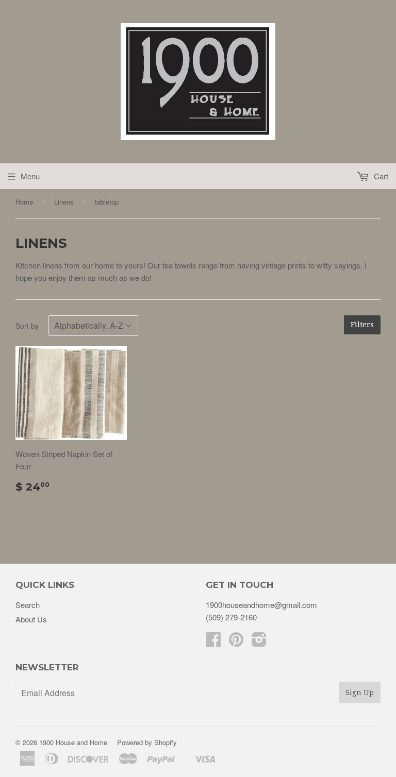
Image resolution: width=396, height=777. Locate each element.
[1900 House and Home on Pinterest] (236, 642)
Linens (64, 202)
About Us (31, 619)
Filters (362, 324)
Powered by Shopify (147, 742)
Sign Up (359, 692)
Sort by (27, 325)
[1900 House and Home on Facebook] (213, 642)
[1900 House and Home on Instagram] (259, 642)
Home (24, 202)
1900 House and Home (73, 742)
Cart (380, 176)
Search (27, 604)
